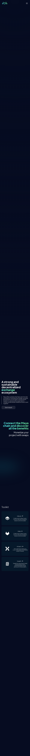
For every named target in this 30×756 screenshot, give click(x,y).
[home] (4, 3)
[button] (27, 3)
